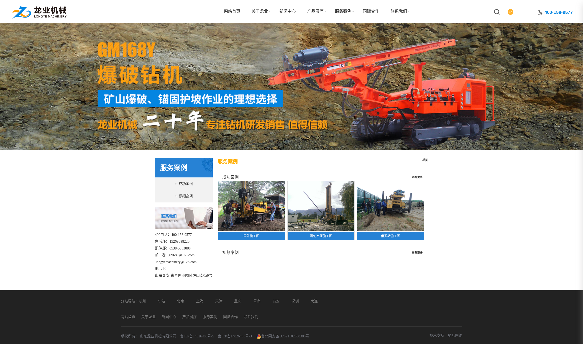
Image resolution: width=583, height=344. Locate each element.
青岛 (257, 301)
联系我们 (399, 11)
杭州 (142, 301)
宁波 (161, 301)
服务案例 (343, 11)
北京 (180, 301)
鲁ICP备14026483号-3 (235, 336)
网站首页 (232, 11)
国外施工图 (251, 236)
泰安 (276, 301)
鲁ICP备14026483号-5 (197, 336)
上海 (199, 301)
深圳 (295, 301)
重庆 (237, 301)
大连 (314, 301)
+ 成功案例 (184, 184)
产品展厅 (315, 11)
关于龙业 (260, 11)
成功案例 (230, 177)
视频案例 (230, 252)
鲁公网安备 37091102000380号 (285, 336)
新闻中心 (287, 11)
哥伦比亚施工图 (321, 236)
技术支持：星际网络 (446, 335)
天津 (218, 301)
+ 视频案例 (184, 196)
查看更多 (417, 177)
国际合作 (371, 11)
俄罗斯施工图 (390, 236)
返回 (424, 160)
